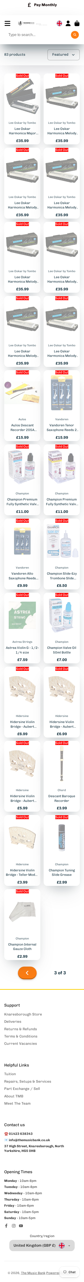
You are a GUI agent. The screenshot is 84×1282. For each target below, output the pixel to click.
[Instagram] (14, 1226)
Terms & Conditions (20, 1036)
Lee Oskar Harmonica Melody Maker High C (22, 257)
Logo (32, 23)
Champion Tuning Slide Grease (62, 850)
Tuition (10, 1074)
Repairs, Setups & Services (27, 1081)
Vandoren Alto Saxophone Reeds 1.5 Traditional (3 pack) (22, 554)
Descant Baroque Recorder (62, 776)
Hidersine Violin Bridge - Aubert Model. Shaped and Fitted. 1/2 (62, 702)
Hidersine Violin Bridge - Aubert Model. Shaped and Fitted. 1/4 (22, 776)
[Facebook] (6, 1226)
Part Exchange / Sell (22, 1089)
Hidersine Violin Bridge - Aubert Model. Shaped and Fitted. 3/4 (22, 702)
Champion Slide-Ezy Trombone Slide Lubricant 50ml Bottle (62, 554)
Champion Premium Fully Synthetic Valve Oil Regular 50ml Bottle (22, 479)
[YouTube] (21, 1226)
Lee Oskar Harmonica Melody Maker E (62, 183)
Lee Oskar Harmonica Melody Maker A (22, 331)
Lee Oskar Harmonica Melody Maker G (62, 331)
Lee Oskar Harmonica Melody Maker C (62, 257)
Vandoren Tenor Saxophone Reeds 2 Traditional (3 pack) (62, 405)
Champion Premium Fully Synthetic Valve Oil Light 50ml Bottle (62, 479)
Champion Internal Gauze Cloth (22, 924)
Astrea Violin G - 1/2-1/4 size (22, 628)
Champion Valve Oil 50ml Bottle (62, 628)
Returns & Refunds (20, 1029)
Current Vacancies (20, 1043)
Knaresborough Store (23, 1014)
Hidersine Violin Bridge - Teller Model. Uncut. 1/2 (22, 850)
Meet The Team (17, 1103)
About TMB (13, 1096)
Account (68, 23)
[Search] (75, 35)
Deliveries (12, 1021)
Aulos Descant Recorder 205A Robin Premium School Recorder (22, 405)
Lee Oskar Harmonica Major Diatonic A (22, 108)
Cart (77, 23)
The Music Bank (33, 1273)
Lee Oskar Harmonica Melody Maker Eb (22, 183)
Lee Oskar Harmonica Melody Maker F (62, 108)
